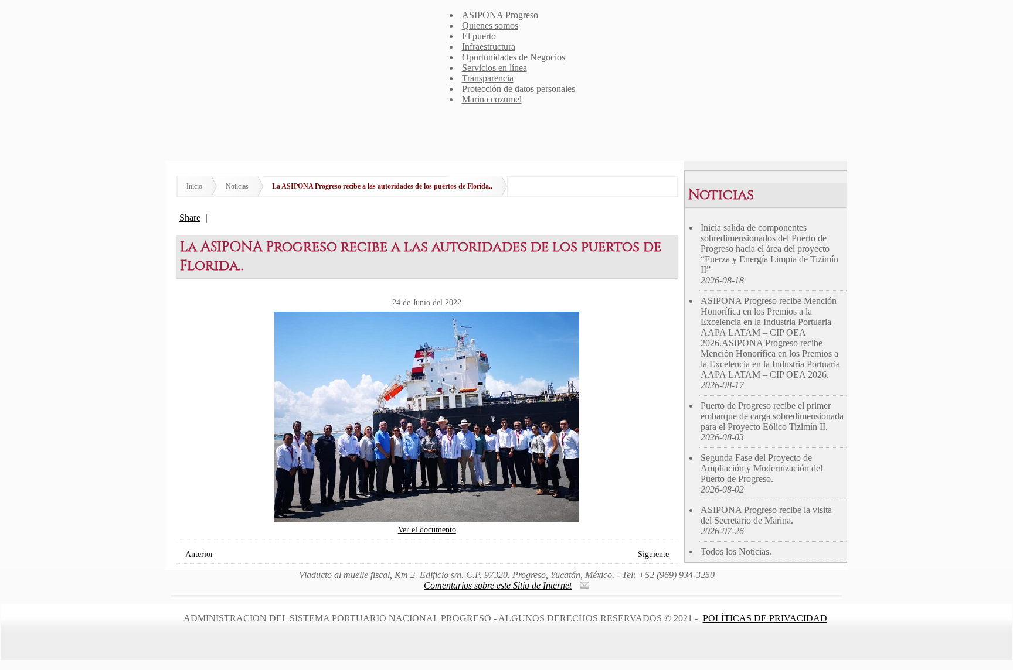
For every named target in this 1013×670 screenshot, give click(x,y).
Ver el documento (427, 529)
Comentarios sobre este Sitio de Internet (498, 585)
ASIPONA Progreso (500, 15)
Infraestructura (488, 47)
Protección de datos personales (518, 89)
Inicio (194, 186)
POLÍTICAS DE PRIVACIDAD (765, 618)
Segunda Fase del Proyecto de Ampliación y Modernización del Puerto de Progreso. (761, 473)
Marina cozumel (492, 99)
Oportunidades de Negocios (513, 57)
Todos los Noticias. (736, 551)
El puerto (479, 36)
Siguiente (653, 554)
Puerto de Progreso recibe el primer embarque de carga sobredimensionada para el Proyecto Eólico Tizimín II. (772, 421)
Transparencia (488, 78)
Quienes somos (490, 25)
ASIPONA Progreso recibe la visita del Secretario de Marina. (766, 520)
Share (189, 218)
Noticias (237, 186)
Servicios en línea (494, 68)
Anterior (199, 554)
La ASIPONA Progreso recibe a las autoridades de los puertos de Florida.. (382, 186)
